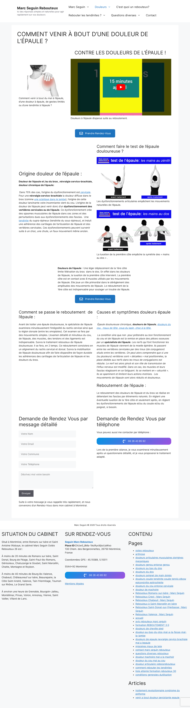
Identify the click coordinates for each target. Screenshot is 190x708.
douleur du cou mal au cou (150, 660)
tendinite (24, 220)
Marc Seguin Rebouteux (37, 8)
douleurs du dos (144, 571)
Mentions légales (74, 583)
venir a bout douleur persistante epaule (157, 697)
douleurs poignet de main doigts (153, 575)
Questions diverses (123, 15)
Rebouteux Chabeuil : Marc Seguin (154, 600)
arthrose (140, 554)
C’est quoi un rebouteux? (132, 7)
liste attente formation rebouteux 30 (155, 671)
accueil (139, 618)
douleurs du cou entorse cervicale (154, 586)
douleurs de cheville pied (149, 628)
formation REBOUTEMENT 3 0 (152, 625)
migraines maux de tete (148, 646)
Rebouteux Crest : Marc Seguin (152, 596)
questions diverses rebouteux (152, 653)
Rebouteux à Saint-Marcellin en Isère (156, 603)
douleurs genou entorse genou (152, 564)
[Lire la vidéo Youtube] (121, 87)
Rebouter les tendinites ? (85, 15)
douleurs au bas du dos (148, 568)
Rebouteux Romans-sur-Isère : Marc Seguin (159, 593)
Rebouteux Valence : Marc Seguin (154, 614)
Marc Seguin (77, 7)
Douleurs (101, 7)
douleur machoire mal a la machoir (154, 657)
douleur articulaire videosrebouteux (155, 664)
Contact (151, 15)
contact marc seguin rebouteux (152, 649)
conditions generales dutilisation (153, 674)
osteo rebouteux (144, 550)
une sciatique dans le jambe (50, 199)
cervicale (85, 192)
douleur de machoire (147, 589)
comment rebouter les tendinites (153, 667)
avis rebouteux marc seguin (150, 621)
